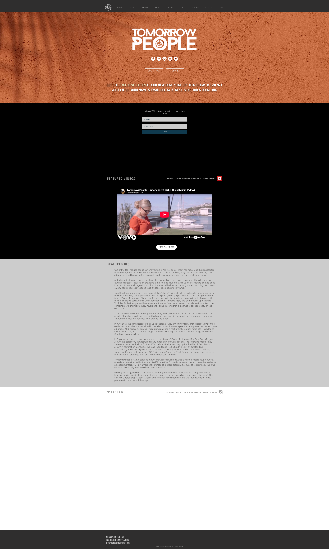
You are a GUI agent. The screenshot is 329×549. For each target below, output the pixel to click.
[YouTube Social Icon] (219, 178)
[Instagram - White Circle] (164, 59)
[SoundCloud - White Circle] (159, 59)
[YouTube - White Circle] (170, 59)
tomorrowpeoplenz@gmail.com (118, 542)
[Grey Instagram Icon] (220, 392)
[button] (157, 7)
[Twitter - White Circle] (176, 59)
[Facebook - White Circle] (153, 59)
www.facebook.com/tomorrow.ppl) (163, 300)
